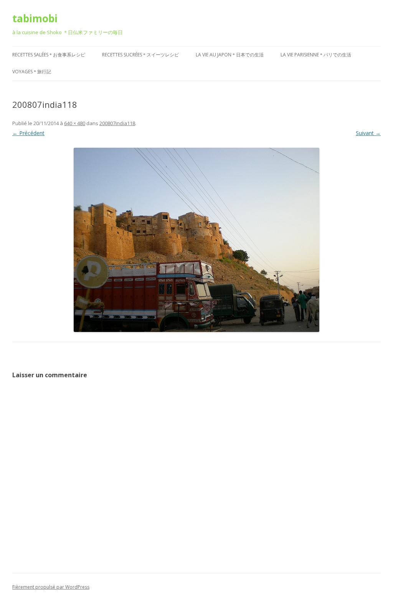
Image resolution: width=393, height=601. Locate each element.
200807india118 (117, 123)
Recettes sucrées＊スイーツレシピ (140, 54)
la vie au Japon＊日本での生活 (230, 54)
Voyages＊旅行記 (31, 71)
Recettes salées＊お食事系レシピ (48, 54)
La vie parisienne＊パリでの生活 (316, 54)
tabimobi (35, 18)
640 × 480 (74, 123)
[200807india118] (196, 240)
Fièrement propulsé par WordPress (50, 587)
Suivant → (368, 133)
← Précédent (28, 133)
